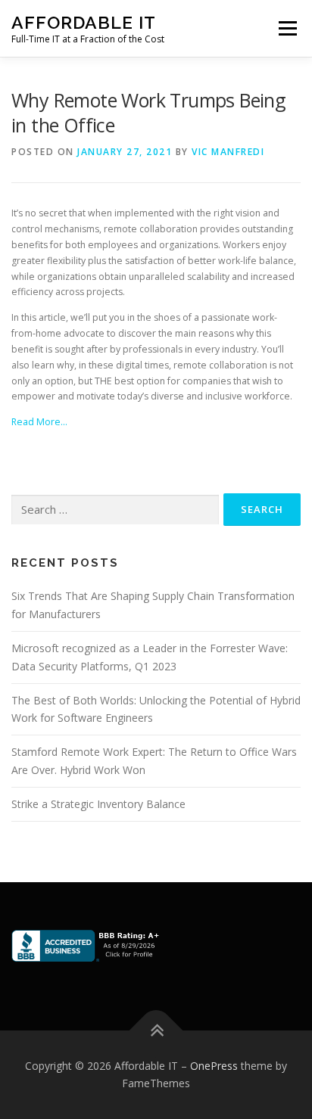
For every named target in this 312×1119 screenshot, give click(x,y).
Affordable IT (83, 22)
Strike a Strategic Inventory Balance (98, 804)
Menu (286, 28)
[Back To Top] (156, 1030)
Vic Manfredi (228, 151)
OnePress (214, 1065)
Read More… (39, 421)
